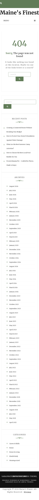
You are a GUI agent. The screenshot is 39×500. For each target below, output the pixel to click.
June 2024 (12, 275)
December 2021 (14, 397)
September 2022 (15, 359)
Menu (6, 21)
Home (11, 448)
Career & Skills (14, 443)
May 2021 (12, 418)
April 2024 (13, 283)
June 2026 (12, 195)
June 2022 (12, 372)
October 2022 (14, 355)
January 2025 (13, 245)
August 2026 (13, 186)
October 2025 (14, 224)
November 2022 (15, 351)
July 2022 (12, 368)
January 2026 (14, 216)
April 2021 (12, 422)
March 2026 (13, 207)
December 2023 (14, 296)
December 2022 (14, 346)
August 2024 (13, 266)
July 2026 (12, 190)
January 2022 (14, 393)
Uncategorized (14, 460)
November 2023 (14, 300)
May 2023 (12, 325)
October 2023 (14, 304)
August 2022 (13, 363)
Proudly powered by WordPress (16, 480)
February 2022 (14, 389)
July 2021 (12, 414)
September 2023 (15, 308)
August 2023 (13, 313)
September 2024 (15, 262)
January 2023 (13, 342)
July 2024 (12, 271)
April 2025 (13, 233)
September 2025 (15, 228)
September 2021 (14, 405)
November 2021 (14, 401)
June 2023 (12, 321)
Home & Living (14, 452)
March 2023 (13, 334)
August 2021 (13, 410)
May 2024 (12, 279)
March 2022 (13, 384)
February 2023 (14, 338)
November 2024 (14, 254)
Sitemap (27, 492)
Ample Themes (27, 482)
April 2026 (13, 203)
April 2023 (13, 330)
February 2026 (14, 212)
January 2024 (13, 292)
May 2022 (12, 376)
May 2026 (12, 199)
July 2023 (12, 317)
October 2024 (14, 258)
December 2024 (14, 249)
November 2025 (14, 220)
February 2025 (14, 241)
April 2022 (13, 380)
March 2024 (13, 287)
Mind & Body (13, 456)
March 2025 (13, 237)
